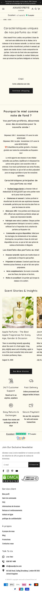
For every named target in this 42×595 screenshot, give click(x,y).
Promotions (6, 539)
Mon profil (5, 494)
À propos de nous (8, 531)
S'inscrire (34, 464)
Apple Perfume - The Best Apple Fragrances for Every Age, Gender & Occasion (16, 335)
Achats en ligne (7, 514)
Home (4, 19)
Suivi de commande (9, 498)
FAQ (3, 502)
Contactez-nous (8, 543)
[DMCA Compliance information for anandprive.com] (30, 478)
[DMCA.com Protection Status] (10, 478)
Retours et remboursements (12, 510)
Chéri (9, 19)
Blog (3, 535)
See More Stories (21, 371)
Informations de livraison (11, 506)
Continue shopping (21, 91)
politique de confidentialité (11, 518)
